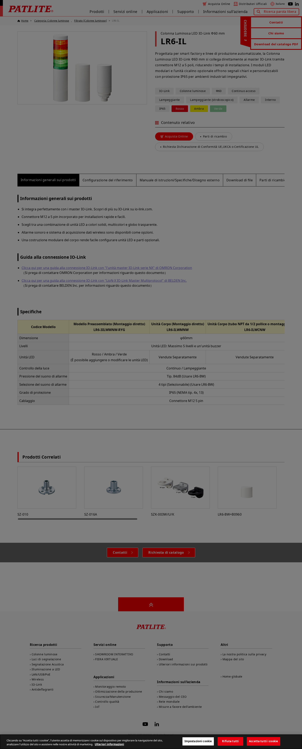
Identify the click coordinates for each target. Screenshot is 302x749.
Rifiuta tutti (230, 741)
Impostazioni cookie (198, 741)
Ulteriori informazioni (109, 744)
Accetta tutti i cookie (263, 741)
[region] (151, 741)
